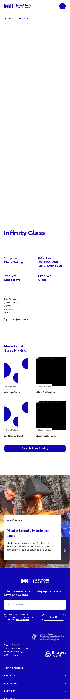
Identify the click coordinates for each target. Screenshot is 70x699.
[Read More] (65, 550)
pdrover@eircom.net (17, 319)
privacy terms (22, 620)
